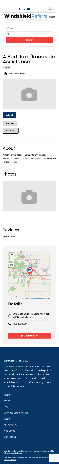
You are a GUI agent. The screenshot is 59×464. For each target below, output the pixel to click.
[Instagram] (24, 9)
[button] (51, 8)
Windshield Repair (17, 73)
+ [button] (12, 255)
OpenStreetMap (36, 298)
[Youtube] (28, 9)
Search (33, 40)
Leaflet (24, 298)
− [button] (12, 259)
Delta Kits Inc (10, 459)
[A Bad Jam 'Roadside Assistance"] (30, 271)
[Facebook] (20, 9)
